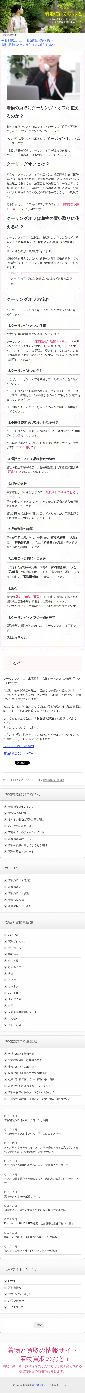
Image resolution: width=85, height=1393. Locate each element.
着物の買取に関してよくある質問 (27, 845)
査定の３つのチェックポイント (26, 832)
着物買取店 (14, 886)
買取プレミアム (17, 941)
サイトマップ (16, 1307)
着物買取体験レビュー (21, 838)
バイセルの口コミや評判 (18, 746)
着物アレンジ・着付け (21, 906)
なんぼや (13, 1018)
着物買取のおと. (40, 1385)
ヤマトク (13, 986)
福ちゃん (13, 954)
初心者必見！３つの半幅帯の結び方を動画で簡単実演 (35, 1209)
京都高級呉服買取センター (23, 1012)
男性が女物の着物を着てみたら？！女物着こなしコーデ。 (37, 1165)
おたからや (14, 1025)
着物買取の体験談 (18, 893)
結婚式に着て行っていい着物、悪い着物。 (32, 1079)
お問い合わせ (16, 1300)
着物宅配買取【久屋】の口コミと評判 (26, 1120)
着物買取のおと (11, 34)
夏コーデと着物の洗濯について (22, 1196)
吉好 (10, 973)
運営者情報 (14, 1287)
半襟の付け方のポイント (22, 1066)
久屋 (10, 1005)
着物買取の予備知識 (53, 780)
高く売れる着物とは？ (21, 825)
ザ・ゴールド (16, 947)
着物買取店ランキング (21, 806)
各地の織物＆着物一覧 (21, 1053)
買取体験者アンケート (21, 851)
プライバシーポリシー (21, 1294)
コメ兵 (12, 979)
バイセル (13, 934)
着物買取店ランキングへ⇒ (20, 753)
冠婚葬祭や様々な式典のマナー (26, 1060)
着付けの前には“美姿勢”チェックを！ (29, 1085)
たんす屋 (13, 960)
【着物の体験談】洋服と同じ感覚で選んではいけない (39, 1098)
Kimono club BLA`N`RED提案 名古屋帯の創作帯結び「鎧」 (39, 1223)
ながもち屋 (14, 967)
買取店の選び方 (17, 813)
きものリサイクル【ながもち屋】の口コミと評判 (32, 1133)
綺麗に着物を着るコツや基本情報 (27, 1073)
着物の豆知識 (16, 899)
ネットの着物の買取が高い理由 (26, 819)
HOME (12, 1281)
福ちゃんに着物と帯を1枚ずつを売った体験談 (30, 1237)
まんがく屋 (14, 999)
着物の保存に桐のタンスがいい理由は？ (31, 1092)
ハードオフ (14, 992)
